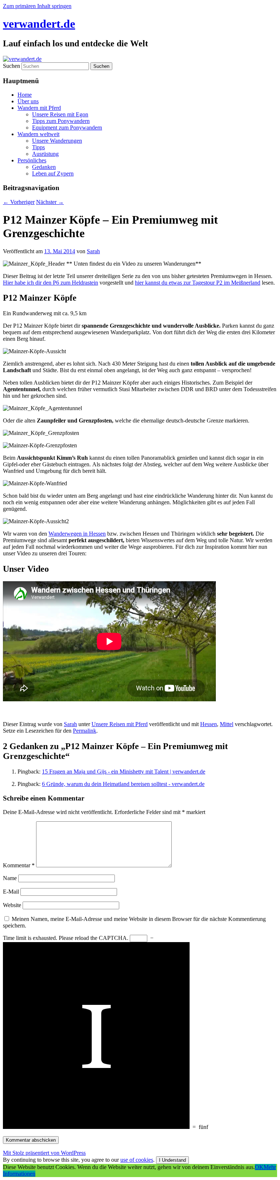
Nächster (50, 202)
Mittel (226, 724)
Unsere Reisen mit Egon (60, 114)
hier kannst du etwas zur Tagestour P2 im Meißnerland (197, 282)
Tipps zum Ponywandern (61, 121)
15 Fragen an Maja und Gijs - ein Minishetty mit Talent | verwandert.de (123, 771)
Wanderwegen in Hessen (77, 534)
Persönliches (32, 160)
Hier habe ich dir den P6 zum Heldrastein (50, 282)
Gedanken (44, 167)
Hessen (208, 724)
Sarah (93, 251)
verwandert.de (39, 23)
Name (10, 878)
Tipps (38, 147)
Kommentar (19, 865)
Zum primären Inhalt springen (37, 6)
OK (259, 1167)
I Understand (172, 1160)
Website (12, 905)
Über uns (28, 101)
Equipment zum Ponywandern (67, 127)
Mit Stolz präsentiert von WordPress (44, 1153)
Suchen (11, 66)
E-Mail (11, 891)
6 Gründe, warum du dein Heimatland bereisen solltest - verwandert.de (123, 784)
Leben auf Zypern (53, 173)
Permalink (84, 731)
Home (25, 95)
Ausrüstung (45, 154)
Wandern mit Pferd (39, 108)
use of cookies (136, 1160)
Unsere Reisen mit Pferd (120, 724)
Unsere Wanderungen (57, 141)
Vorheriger (19, 202)
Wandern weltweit (38, 134)
